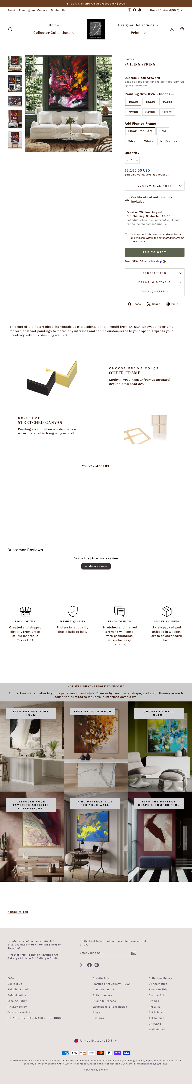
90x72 (167, 112)
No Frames (168, 141)
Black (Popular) (140, 131)
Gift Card (155, 1023)
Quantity (132, 153)
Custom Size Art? (154, 185)
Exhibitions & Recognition (110, 1006)
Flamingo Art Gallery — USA (111, 983)
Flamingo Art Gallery (33, 10)
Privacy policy (17, 1006)
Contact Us (58, 10)
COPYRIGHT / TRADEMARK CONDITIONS (34, 1017)
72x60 (133, 112)
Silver (132, 141)
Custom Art (156, 995)
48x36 (150, 101)
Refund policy (17, 995)
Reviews (98, 1017)
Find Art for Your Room (31, 713)
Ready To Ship (158, 989)
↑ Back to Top (18, 912)
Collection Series (160, 978)
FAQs (11, 978)
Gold (162, 131)
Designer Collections (136, 25)
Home (54, 25)
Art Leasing (156, 1017)
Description (154, 273)
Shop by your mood (92, 711)
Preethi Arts (101, 978)
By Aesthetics (158, 983)
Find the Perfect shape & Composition (159, 803)
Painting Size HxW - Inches (149, 94)
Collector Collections (52, 33)
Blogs (96, 1012)
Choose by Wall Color (159, 713)
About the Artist (103, 989)
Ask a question (154, 291)
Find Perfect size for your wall (95, 803)
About (11, 10)
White (148, 141)
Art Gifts (154, 1006)
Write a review (96, 566)
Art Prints (155, 1012)
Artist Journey (102, 995)
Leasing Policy (17, 1000)
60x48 (167, 101)
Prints (137, 33)
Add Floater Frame (140, 123)
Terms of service (19, 1012)
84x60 (150, 112)
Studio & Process (104, 1000)
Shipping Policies (19, 989)
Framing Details (154, 282)
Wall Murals (157, 1029)
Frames (154, 1000)
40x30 (133, 101)
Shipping (130, 174)
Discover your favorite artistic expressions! (31, 805)
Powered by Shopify (96, 1069)
